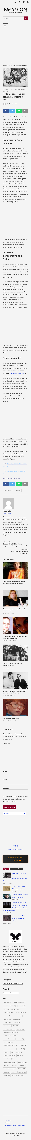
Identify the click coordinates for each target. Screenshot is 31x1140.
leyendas (7, 1035)
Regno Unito (22, 1062)
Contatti (7, 1123)
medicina (20, 1039)
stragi (14, 1072)
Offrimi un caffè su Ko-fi (15, 849)
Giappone (16, 1022)
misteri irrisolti (8, 1042)
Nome (5, 771)
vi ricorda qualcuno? (17, 373)
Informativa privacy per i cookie (15, 1125)
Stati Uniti (18, 490)
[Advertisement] (15, 43)
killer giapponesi (9, 1029)
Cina (6, 1009)
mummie (23, 1045)
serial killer (23, 1065)
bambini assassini (8, 490)
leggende (20, 1029)
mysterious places (10, 1049)
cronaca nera (17, 1016)
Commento (7, 744)
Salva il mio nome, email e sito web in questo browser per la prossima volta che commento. (15, 799)
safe (14, 1065)
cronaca (7, 1016)
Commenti (13, 869)
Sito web (6, 788)
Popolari (6, 869)
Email (5, 780)
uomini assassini (17, 1075)
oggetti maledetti (16, 1052)
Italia (15, 1025)
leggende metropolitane (11, 1032)
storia (6, 1072)
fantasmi (7, 1022)
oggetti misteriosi (9, 1055)
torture (7, 1075)
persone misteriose (10, 1062)
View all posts (7, 514)
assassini (7, 1002)
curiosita (7, 1019)
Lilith (15, 104)
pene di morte (8, 1059)
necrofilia (21, 1049)
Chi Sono (8, 1120)
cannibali (21, 1006)
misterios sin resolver (10, 1045)
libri (15, 1035)
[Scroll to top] (28, 1137)
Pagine (20, 869)
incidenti (7, 1025)
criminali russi (8, 1012)
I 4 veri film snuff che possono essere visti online (18, 918)
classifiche (15, 1009)
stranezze (22, 1072)
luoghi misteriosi (9, 1039)
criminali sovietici (21, 1012)
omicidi (20, 1055)
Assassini (17, 89)
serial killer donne (9, 1068)
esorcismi (16, 1019)
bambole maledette (10, 1006)
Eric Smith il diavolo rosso (11, 718)
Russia (7, 1065)
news (6, 1052)
